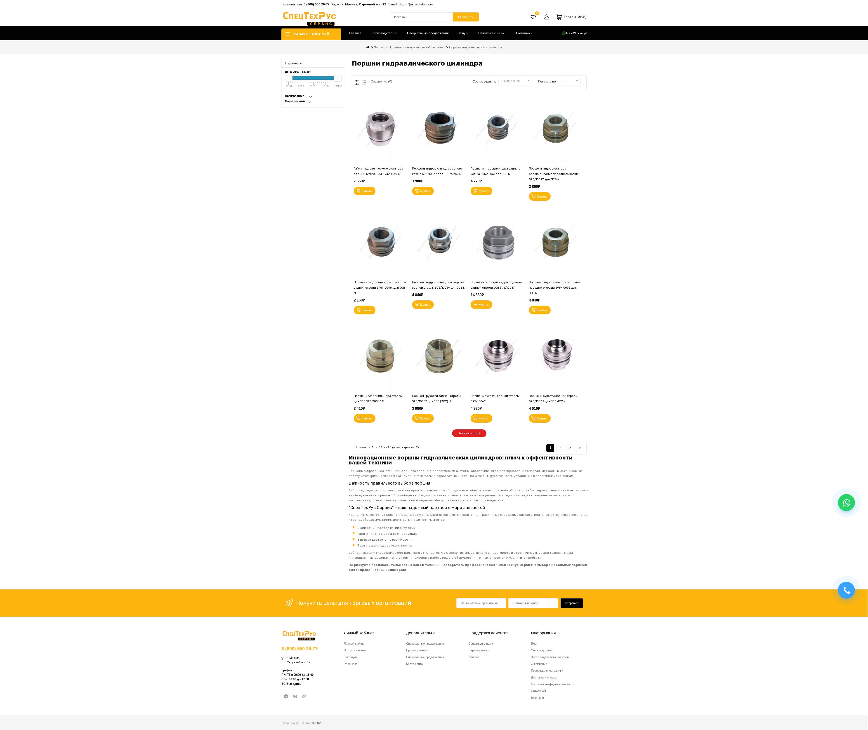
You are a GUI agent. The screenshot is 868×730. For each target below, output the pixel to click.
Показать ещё (469, 433)
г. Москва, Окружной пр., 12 (364, 4)
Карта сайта (414, 664)
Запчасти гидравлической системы (418, 47)
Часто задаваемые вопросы (550, 657)
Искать (468, 17)
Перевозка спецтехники (547, 670)
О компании (523, 33)
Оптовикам (538, 691)
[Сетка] (357, 83)
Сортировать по (484, 81)
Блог (534, 643)
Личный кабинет (355, 643)
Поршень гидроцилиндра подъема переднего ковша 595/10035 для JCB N (554, 287)
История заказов (355, 650)
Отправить (572, 603)
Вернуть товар (478, 650)
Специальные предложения (428, 33)
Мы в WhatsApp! (576, 33)
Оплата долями (541, 650)
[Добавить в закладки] (405, 118)
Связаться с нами (491, 33)
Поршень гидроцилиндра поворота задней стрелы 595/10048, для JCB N (380, 287)
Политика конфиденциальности (552, 684)
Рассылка (350, 664)
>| (580, 448)
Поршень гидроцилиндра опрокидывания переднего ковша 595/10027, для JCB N (554, 174)
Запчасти (381, 47)
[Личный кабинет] (546, 16)
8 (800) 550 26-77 (317, 4)
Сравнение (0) (381, 81)
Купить (367, 191)
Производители (383, 33)
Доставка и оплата (544, 677)
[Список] (363, 83)
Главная (355, 33)
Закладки (350, 657)
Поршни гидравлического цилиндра (475, 47)
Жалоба (474, 657)
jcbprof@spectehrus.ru (415, 4)
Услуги (463, 33)
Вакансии (537, 697)
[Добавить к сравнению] (405, 139)
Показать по (547, 81)
